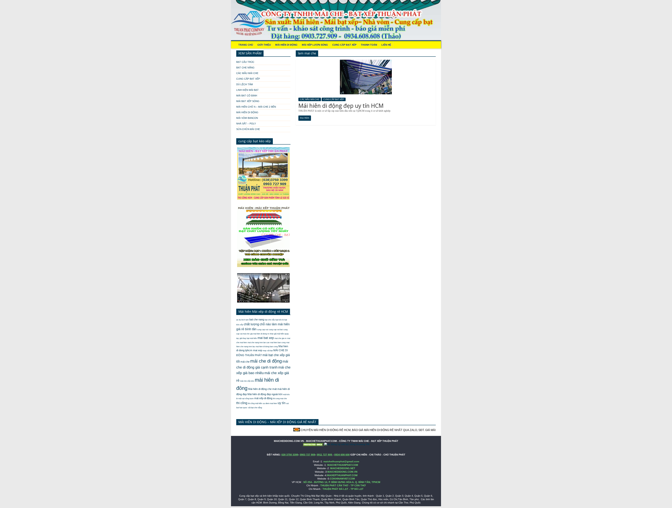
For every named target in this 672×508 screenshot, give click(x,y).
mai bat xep (266, 338)
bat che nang (256, 319)
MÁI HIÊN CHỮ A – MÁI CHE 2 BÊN (256, 106)
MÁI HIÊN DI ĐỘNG (286, 44)
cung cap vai (262, 329)
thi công (241, 403)
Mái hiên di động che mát (262, 389)
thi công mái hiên (255, 403)
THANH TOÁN (369, 44)
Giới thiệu (264, 44)
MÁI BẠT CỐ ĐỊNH (246, 95)
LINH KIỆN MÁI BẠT (247, 90)
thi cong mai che (280, 398)
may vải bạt (268, 350)
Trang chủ (245, 44)
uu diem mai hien (270, 403)
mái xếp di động (263, 398)
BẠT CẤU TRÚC (245, 62)
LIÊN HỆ (386, 44)
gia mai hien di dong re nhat (261, 334)
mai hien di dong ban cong (267, 346)
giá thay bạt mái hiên (248, 338)
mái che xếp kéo (247, 381)
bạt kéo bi (279, 320)
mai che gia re (280, 338)
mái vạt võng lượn (246, 398)
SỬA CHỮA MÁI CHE (248, 129)
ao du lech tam (242, 320)
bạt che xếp (270, 320)
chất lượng (251, 324)
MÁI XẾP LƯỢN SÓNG (315, 44)
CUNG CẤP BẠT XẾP (344, 44)
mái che (245, 361)
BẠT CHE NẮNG (245, 67)
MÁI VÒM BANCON (247, 118)
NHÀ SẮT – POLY (246, 123)
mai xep (257, 350)
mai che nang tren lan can (259, 342)
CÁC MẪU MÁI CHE (309, 99)
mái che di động (266, 361)
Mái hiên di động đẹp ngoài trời (264, 394)
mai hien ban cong (278, 342)
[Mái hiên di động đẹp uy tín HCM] (366, 61)
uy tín (281, 403)
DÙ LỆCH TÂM (244, 84)
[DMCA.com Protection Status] (313, 444)
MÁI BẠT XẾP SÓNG (247, 101)
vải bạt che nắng (255, 408)
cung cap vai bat (276, 329)
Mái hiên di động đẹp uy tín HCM (341, 105)
